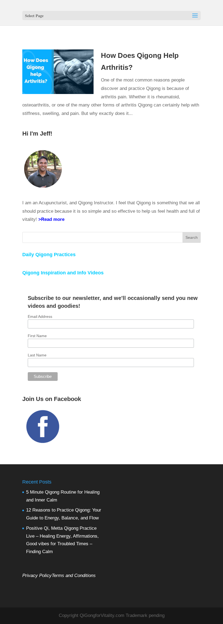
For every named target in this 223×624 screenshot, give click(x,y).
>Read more (51, 219)
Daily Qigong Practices (49, 254)
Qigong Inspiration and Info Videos (63, 272)
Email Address (40, 316)
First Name (37, 336)
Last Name (37, 355)
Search (191, 237)
